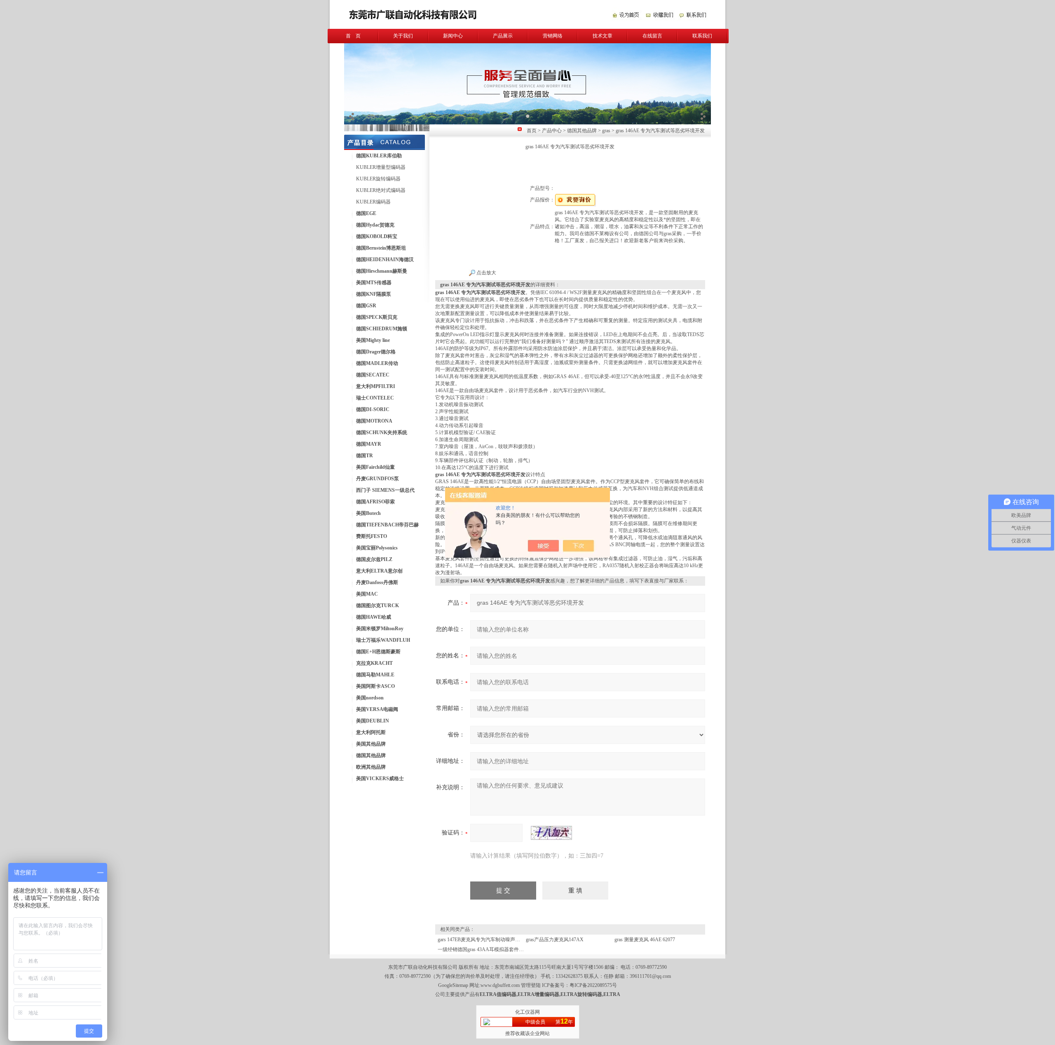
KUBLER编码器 (373, 202)
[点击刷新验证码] (551, 833)
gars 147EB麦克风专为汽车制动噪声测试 (481, 939)
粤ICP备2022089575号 (593, 985)
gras (606, 130)
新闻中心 (453, 36)
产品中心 (552, 130)
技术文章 (602, 36)
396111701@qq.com (650, 976)
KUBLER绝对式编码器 (381, 190)
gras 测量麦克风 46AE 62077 (644, 939)
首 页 (353, 36)
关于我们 (403, 36)
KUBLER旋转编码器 (378, 179)
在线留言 (652, 36)
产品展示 (503, 36)
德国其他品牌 (582, 130)
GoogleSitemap (453, 985)
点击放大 (485, 273)
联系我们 (702, 36)
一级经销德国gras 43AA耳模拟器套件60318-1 (486, 949)
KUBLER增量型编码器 (381, 167)
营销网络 (553, 36)
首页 (532, 130)
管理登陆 (531, 985)
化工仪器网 (527, 1012)
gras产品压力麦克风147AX (555, 939)
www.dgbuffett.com (500, 985)
